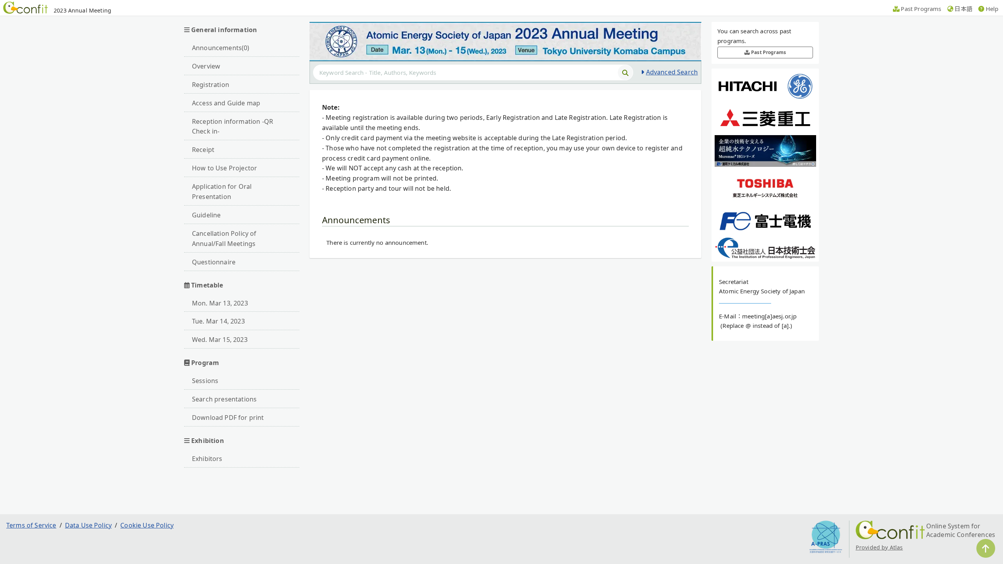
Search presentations (224, 399)
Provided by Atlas (879, 547)
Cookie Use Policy (147, 525)
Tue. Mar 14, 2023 (218, 321)
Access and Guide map (226, 103)
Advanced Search (672, 72)
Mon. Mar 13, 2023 (220, 303)
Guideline (206, 215)
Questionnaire (213, 262)
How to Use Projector (224, 168)
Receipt (203, 149)
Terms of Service (31, 525)
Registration (210, 84)
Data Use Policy (88, 525)
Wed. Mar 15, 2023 (220, 339)
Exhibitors (207, 458)
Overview (206, 66)
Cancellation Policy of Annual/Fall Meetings (224, 238)
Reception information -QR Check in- (232, 126)
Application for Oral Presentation (222, 191)
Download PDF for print (228, 417)
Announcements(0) (221, 47)
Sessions (205, 380)
